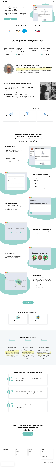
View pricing (14, 18)
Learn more (7, 18)
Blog (42, 451)
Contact (17, 454)
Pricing (30, 451)
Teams (30, 454)
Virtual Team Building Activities (46, 458)
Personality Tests (44, 456)
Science (43, 454)
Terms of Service (46, 462)
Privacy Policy (51, 462)
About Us (17, 451)
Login (53, 1)
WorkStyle (4, 1)
